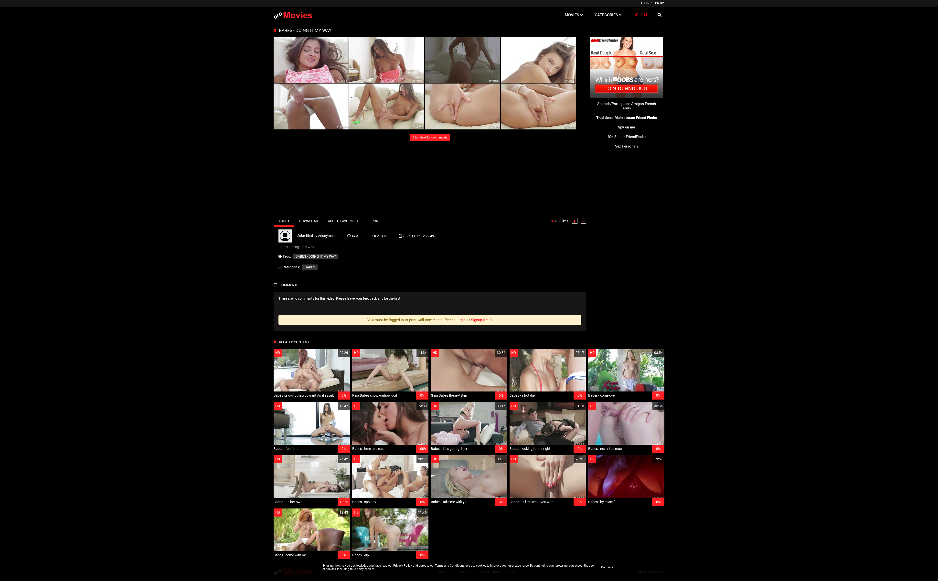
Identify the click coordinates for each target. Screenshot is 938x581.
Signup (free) (481, 320)
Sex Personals (626, 146)
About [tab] (283, 221)
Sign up (658, 3)
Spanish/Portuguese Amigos (620, 104)
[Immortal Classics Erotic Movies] (297, 15)
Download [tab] (308, 221)
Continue (607, 567)
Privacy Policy (402, 565)
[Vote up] (574, 221)
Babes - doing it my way (316, 256)
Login (645, 3)
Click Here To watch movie (430, 137)
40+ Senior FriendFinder (626, 137)
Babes (310, 267)
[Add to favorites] (334, 353)
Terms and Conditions (449, 565)
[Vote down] (583, 221)
